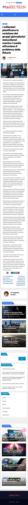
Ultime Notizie (5, 415)
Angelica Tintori (12, 57)
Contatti (17, 501)
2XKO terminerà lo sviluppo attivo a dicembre (13, 383)
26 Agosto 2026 (8, 439)
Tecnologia (6, 310)
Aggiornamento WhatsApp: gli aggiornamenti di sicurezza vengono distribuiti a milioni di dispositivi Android (13, 379)
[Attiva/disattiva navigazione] (15, 14)
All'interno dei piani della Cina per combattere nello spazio (13, 314)
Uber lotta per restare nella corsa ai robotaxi (13, 327)
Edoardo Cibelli (18, 439)
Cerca (4, 354)
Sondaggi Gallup (7, 269)
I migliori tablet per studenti (8, 368)
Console (4, 401)
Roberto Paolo (17, 454)
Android (4, 397)
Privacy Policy (12, 501)
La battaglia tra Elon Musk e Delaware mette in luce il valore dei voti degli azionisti (8, 280)
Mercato (4, 404)
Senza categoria (6, 408)
